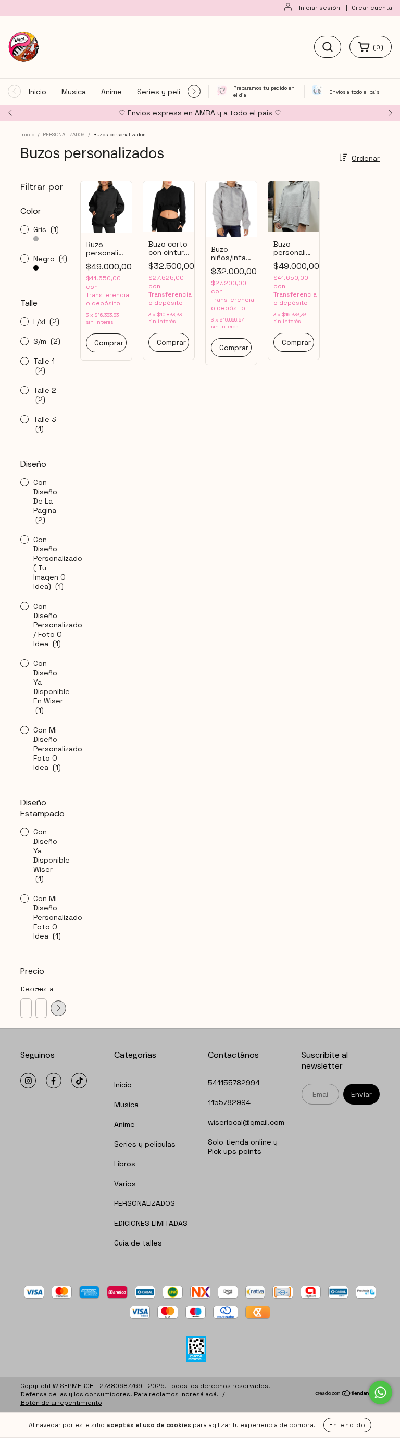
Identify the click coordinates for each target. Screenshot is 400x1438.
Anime (111, 91)
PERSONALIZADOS (64, 134)
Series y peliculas (167, 91)
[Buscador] (327, 47)
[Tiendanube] (347, 1395)
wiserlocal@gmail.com (246, 1122)
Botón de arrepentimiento (61, 1402)
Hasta (40, 989)
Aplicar (58, 1008)
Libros (124, 1164)
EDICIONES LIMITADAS (151, 1223)
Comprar (108, 343)
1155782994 (229, 1102)
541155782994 (234, 1082)
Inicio (37, 91)
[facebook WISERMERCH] (53, 1080)
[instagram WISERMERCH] (28, 1080)
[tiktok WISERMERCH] (79, 1080)
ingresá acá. (199, 1394)
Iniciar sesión (319, 8)
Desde (25, 989)
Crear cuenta (372, 8)
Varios (125, 1183)
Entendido (347, 1425)
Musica (73, 91)
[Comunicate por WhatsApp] (380, 1392)
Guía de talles (138, 1243)
